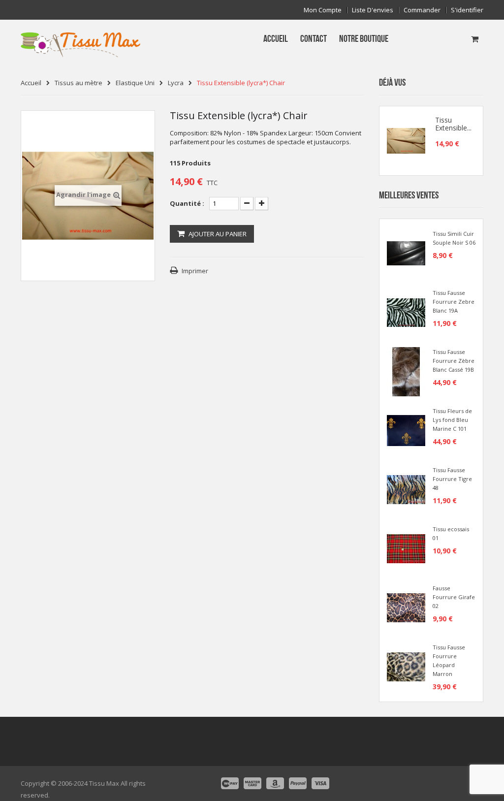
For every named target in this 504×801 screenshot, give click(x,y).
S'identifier (467, 10)
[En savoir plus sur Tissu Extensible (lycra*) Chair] (406, 140)
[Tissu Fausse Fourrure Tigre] (406, 488)
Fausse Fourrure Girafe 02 (454, 596)
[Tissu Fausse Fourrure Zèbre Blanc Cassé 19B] (406, 370)
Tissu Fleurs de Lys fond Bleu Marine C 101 (452, 419)
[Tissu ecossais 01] (406, 548)
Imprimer (195, 270)
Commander (422, 10)
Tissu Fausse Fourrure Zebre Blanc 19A (453, 301)
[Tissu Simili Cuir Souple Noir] (406, 252)
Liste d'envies (372, 10)
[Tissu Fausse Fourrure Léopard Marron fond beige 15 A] (406, 666)
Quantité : (187, 203)
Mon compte (323, 10)
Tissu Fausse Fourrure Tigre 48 (452, 478)
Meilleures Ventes (409, 195)
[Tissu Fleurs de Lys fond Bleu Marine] (406, 429)
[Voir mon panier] (474, 39)
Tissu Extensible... (453, 124)
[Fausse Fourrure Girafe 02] (406, 607)
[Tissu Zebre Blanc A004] (406, 311)
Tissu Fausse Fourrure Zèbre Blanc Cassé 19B (453, 360)
